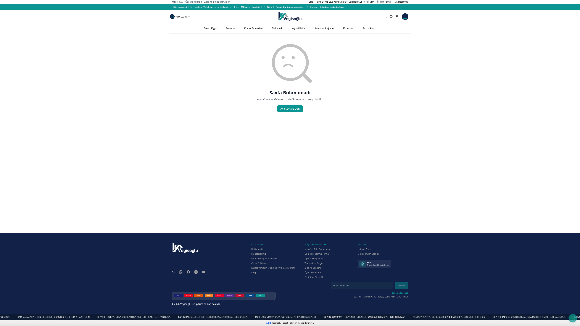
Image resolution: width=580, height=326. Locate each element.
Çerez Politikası (259, 263)
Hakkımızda (257, 249)
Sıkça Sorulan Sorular (368, 253)
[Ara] (385, 16)
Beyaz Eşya (210, 28)
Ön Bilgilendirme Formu (316, 253)
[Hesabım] (397, 16)
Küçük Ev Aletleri (253, 28)
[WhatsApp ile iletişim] (573, 318)
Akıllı (268, 322)
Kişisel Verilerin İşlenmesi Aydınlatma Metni (273, 267)
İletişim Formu (365, 249)
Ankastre (230, 28)
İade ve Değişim (312, 267)
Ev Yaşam (348, 28)
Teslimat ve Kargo (313, 263)
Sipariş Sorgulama (313, 258)
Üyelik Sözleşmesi (313, 272)
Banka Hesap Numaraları (264, 258)
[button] (397, 16)
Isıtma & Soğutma (324, 28)
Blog (253, 272)
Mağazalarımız (258, 253)
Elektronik (277, 28)
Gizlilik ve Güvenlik (313, 277)
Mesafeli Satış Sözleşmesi (317, 249)
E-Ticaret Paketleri (288, 322)
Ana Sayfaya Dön (290, 108)
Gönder (401, 285)
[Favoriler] (391, 16)
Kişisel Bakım (299, 28)
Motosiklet (368, 28)
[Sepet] (405, 16)
